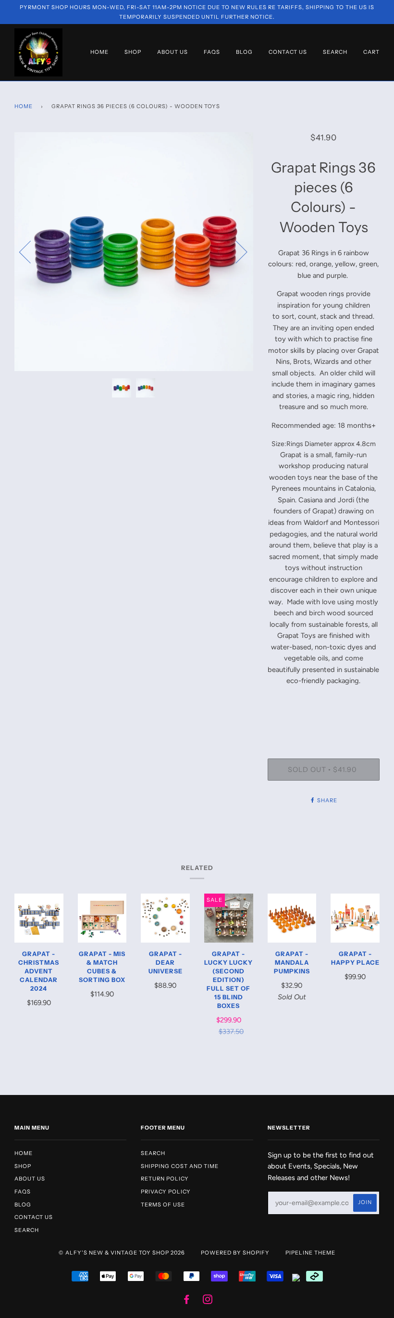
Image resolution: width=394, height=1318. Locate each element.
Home (99, 52)
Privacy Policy (166, 1191)
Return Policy (165, 1178)
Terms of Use (163, 1204)
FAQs (212, 52)
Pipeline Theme (310, 1252)
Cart (371, 52)
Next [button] (235, 251)
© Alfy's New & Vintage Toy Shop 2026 (122, 1252)
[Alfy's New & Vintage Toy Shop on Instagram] (208, 1301)
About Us (172, 52)
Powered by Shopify (235, 1252)
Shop (132, 52)
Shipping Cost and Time (180, 1166)
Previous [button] (30, 251)
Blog (244, 52)
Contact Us (288, 52)
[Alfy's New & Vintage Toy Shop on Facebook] (187, 1301)
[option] (133, 251)
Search (335, 52)
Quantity (323, 719)
